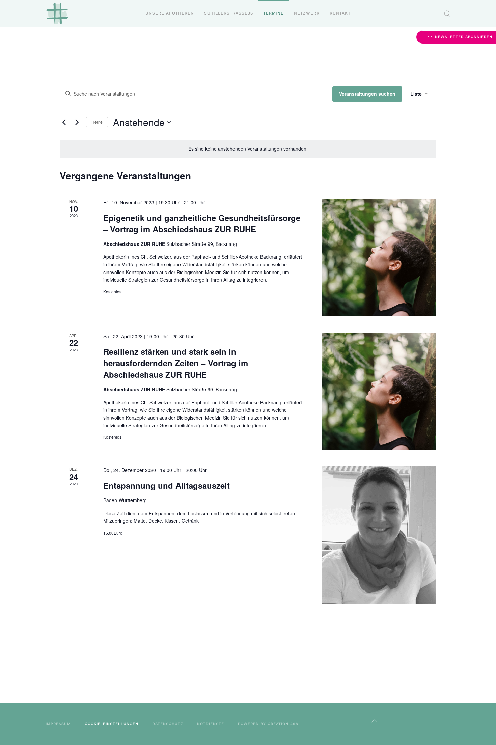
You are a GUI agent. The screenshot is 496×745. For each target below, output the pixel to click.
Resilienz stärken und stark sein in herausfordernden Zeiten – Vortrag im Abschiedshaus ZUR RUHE (175, 363)
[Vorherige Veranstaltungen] (64, 122)
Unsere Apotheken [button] (169, 13)
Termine (273, 13)
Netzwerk (307, 13)
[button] (447, 13)
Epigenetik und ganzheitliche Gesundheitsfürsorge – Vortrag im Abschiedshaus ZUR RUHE (201, 223)
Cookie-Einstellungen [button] (111, 724)
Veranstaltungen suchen (367, 93)
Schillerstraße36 (228, 13)
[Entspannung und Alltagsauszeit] (379, 535)
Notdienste (210, 724)
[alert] (248, 149)
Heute (97, 122)
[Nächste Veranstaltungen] (77, 122)
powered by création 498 (268, 724)
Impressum (58, 724)
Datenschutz (167, 724)
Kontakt (340, 13)
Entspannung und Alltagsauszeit (166, 485)
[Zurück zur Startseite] (57, 13)
